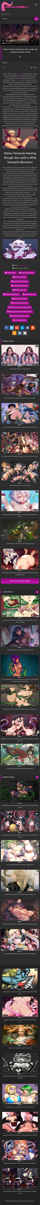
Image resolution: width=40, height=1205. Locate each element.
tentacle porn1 (23, 265)
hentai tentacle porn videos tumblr (20, 307)
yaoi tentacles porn (20, 320)
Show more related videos (20, 581)
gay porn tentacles (20, 277)
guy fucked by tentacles (20, 281)
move (31, 192)
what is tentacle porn (20, 298)
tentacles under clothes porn (20, 315)
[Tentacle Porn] (16, 7)
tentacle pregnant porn (12, 294)
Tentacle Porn (11, 272)
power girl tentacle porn (20, 285)
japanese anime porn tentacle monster (20, 311)
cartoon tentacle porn (27, 272)
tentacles (20, 74)
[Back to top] (34, 1199)
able (12, 107)
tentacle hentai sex (20, 290)
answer (17, 80)
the (24, 80)
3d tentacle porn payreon (20, 302)
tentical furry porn (30, 294)
